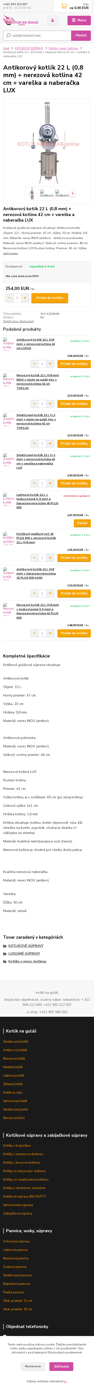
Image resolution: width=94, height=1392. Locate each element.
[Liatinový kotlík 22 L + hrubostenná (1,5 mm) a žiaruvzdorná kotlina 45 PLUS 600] (8, 499)
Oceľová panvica (15, 1267)
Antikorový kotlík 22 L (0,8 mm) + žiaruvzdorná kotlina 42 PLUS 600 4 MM (36, 573)
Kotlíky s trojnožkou (17, 1146)
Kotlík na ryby (12, 1092)
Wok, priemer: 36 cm (17, 1309)
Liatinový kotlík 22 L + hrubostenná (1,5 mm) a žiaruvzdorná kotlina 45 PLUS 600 (37, 501)
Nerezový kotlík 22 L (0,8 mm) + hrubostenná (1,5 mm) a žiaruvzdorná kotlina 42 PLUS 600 (37, 611)
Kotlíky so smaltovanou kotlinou (25, 1179)
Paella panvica (13, 1292)
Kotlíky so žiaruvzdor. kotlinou (24, 1171)
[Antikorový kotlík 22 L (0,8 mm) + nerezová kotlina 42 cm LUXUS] (8, 344)
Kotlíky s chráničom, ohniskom (24, 1188)
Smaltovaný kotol (15, 1109)
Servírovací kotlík (15, 1101)
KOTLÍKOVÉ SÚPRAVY (29, 48)
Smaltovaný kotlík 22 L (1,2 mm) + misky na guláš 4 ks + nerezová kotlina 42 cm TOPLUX (36, 421)
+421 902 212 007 (15, 4)
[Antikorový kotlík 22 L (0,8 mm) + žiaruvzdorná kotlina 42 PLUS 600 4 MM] (8, 574)
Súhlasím (61, 1366)
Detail (82, 523)
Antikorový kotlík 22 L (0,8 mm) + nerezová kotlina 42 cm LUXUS (35, 344)
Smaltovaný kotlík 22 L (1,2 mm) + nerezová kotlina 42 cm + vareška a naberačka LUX (35, 461)
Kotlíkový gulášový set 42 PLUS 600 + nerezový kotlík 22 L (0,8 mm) (36, 538)
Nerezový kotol (14, 1118)
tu (65, 1381)
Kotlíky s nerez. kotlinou (63, 48)
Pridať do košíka (49, 298)
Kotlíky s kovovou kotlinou (21, 1162)
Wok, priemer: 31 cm (17, 1301)
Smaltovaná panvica (17, 1275)
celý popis (10, 253)
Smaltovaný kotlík (15, 1042)
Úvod (6, 48)
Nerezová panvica (15, 1258)
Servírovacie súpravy (18, 1205)
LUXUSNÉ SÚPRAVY (24, 954)
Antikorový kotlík (15, 1050)
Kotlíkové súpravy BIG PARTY (24, 1196)
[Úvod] (21, 20)
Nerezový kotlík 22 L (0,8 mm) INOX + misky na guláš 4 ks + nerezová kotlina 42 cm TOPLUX (37, 381)
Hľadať (80, 35)
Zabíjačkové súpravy (17, 1213)
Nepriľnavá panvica (16, 1284)
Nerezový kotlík (14, 1058)
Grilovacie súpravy (16, 1241)
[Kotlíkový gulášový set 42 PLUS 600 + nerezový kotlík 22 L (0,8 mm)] (8, 538)
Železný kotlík (13, 1084)
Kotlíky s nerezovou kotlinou (23, 1154)
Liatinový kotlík (13, 1075)
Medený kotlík (13, 1067)
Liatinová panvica (15, 1250)
